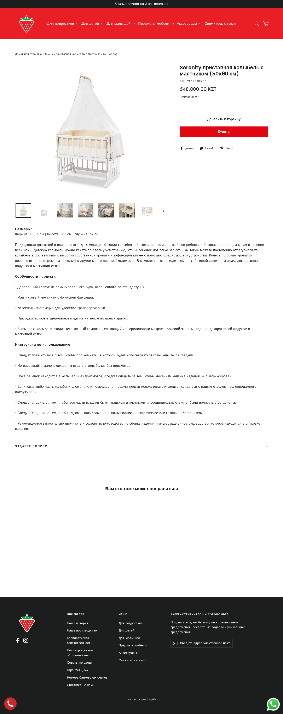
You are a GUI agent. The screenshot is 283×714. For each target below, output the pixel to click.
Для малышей (119, 23)
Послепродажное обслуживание (80, 653)
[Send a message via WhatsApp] (273, 704)
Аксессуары (187, 23)
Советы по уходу (80, 662)
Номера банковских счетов (87, 677)
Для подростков (61, 23)
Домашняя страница (28, 54)
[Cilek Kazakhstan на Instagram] (25, 640)
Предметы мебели (154, 23)
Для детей (90, 23)
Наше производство (82, 630)
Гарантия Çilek (77, 670)
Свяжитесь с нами (220, 23)
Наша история (77, 623)
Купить (224, 131)
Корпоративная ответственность (79, 640)
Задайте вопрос (31, 446)
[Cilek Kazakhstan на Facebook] (17, 640)
